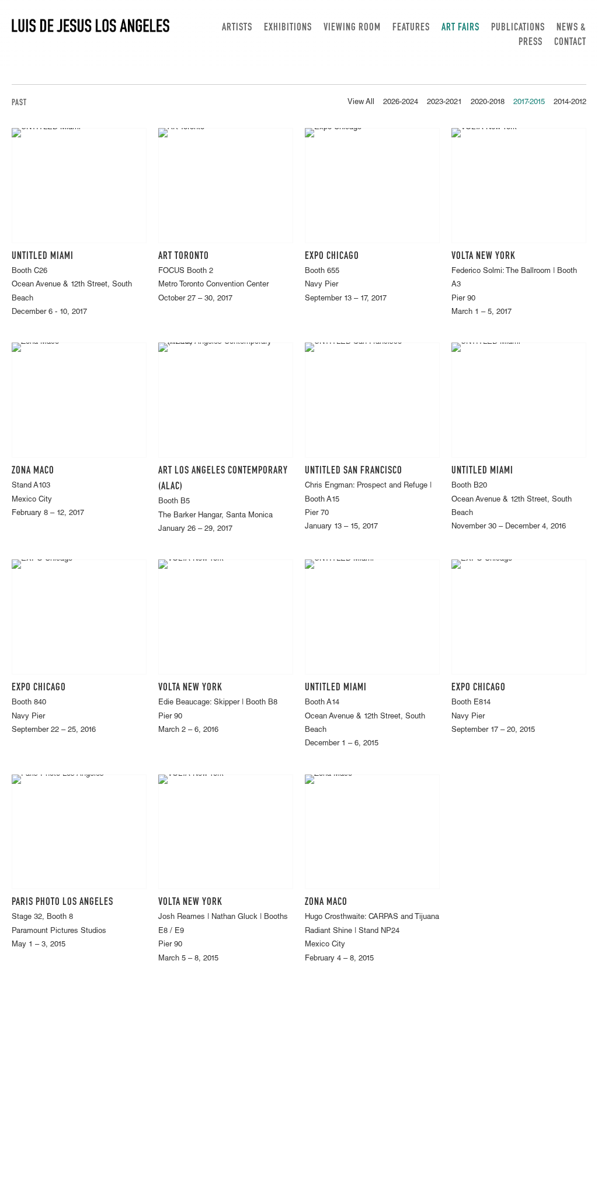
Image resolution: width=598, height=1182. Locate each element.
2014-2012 (570, 102)
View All (360, 102)
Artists (237, 28)
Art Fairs (460, 28)
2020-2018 (488, 102)
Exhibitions (288, 28)
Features (411, 28)
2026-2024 (400, 102)
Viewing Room (352, 28)
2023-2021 (444, 102)
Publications (518, 28)
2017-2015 (529, 102)
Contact (570, 42)
